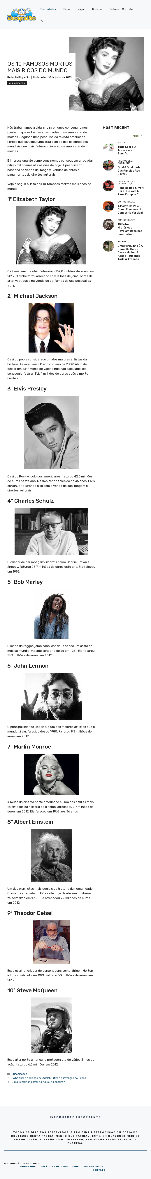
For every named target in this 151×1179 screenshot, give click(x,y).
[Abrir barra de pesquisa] (41, 20)
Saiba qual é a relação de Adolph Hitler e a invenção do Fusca (49, 1078)
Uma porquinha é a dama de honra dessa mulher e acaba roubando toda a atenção (130, 252)
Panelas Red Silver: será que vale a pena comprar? (131, 191)
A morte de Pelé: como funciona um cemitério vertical (130, 209)
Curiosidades (48, 9)
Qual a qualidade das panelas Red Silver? (129, 171)
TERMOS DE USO (94, 1166)
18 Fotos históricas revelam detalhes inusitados (130, 229)
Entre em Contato (121, 9)
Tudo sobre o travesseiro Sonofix (127, 150)
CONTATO (99, 1170)
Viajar (81, 9)
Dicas (66, 9)
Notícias (97, 9)
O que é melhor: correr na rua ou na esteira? (38, 1082)
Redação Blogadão (18, 77)
